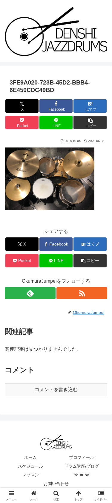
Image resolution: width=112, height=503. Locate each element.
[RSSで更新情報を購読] (81, 293)
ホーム (30, 457)
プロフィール (81, 457)
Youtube (81, 474)
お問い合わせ (56, 483)
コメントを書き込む (56, 389)
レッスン (30, 474)
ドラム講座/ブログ (81, 466)
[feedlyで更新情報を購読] (30, 293)
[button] (90, 122)
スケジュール (30, 466)
